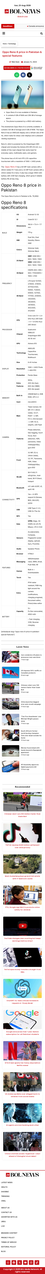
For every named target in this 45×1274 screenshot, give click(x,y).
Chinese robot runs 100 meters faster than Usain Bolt (30, 687)
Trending (5, 1196)
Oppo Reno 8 (10, 167)
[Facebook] (14, 1262)
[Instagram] (31, 1262)
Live (3, 1226)
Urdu (3, 1221)
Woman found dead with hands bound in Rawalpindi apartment (31, 750)
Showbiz (5, 1192)
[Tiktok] (37, 1262)
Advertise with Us (9, 1217)
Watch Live (22, 16)
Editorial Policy (8, 1247)
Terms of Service (8, 1242)
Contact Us (6, 1212)
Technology (12, 44)
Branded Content (9, 1233)
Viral (3, 1201)
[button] (16, 75)
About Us (5, 1208)
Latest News (6, 1182)
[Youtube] (25, 1262)
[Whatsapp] (8, 1262)
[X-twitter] (19, 1262)
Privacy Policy (8, 1238)
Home (5, 44)
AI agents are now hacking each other (22, 1125)
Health (4, 1187)
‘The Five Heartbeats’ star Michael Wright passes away (31, 719)
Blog (3, 1251)
